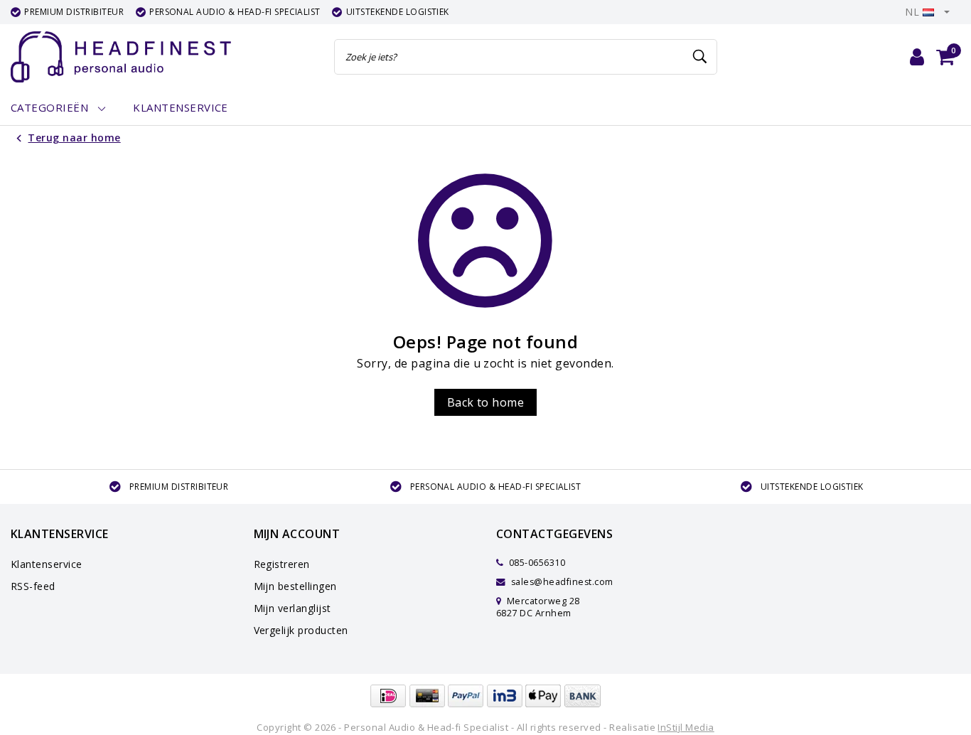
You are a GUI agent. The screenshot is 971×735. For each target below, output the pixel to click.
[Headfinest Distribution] (121, 57)
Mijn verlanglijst (292, 608)
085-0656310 (535, 563)
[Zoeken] (700, 57)
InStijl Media (686, 727)
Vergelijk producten (301, 630)
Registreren (282, 564)
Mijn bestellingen (295, 586)
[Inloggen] (917, 57)
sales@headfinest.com (562, 582)
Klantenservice (46, 564)
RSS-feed (33, 586)
